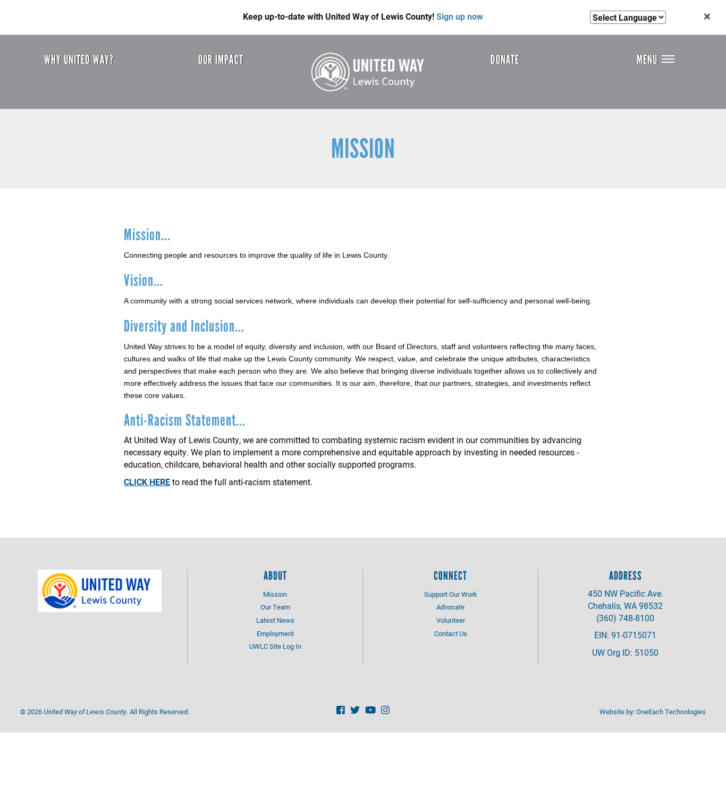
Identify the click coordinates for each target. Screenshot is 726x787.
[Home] (371, 72)
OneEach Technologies (671, 711)
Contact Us (450, 633)
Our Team (275, 607)
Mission (275, 594)
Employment (275, 633)
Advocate (450, 607)
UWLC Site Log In (275, 646)
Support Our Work (450, 594)
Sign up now (459, 16)
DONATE (505, 59)
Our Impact (220, 59)
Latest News (275, 620)
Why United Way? (79, 59)
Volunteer (450, 620)
